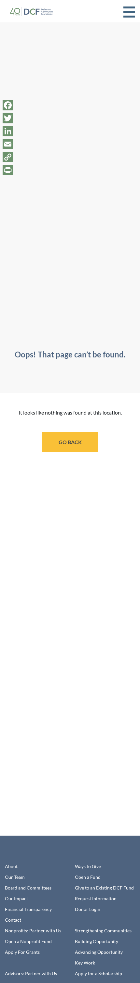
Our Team (15, 877)
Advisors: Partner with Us (31, 973)
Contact (13, 920)
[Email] (7, 144)
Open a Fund (88, 877)
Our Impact (16, 898)
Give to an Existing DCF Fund (104, 887)
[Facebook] (7, 105)
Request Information (96, 898)
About (11, 866)
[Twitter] (7, 118)
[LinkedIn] (7, 131)
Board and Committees (28, 887)
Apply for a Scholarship (98, 973)
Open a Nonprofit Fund (28, 941)
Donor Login (87, 909)
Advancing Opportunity (99, 952)
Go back (70, 442)
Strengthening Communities (103, 930)
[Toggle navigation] (129, 11)
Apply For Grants (22, 952)
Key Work (85, 962)
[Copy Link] (7, 157)
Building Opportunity (96, 941)
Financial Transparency (28, 909)
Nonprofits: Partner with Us (33, 930)
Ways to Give (88, 866)
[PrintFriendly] (7, 170)
